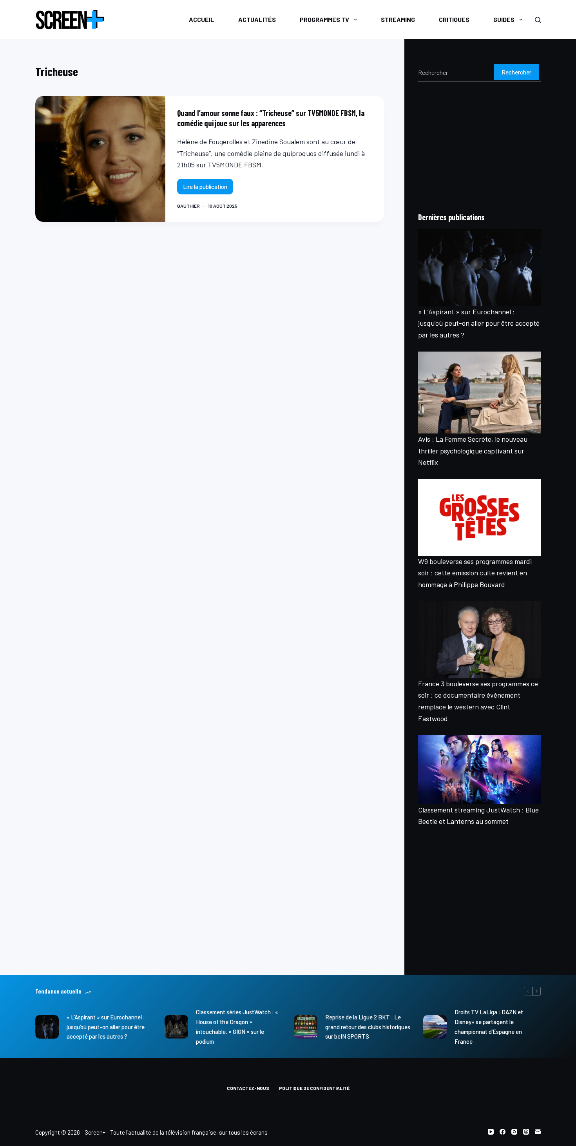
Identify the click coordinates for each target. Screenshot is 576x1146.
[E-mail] (538, 1132)
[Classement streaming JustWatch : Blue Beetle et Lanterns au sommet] (479, 769)
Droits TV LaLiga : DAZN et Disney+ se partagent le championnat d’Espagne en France (489, 1026)
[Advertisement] (479, 147)
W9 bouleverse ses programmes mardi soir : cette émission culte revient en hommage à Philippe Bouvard (475, 573)
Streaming (398, 19)
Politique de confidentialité (314, 1088)
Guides (503, 19)
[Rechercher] (538, 20)
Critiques (454, 19)
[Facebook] (502, 1132)
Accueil (201, 19)
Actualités (257, 19)
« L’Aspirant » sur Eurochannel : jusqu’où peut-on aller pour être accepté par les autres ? (479, 323)
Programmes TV (324, 19)
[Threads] (526, 1132)
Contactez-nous (248, 1088)
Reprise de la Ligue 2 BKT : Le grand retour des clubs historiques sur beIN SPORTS (367, 1027)
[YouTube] (491, 1132)
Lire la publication (208, 188)
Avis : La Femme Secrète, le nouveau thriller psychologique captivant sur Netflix (472, 450)
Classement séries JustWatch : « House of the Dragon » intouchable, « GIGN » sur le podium (237, 1026)
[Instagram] (514, 1132)
